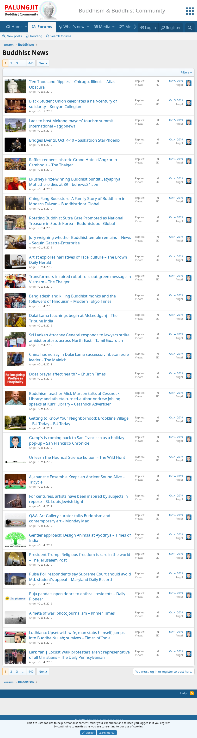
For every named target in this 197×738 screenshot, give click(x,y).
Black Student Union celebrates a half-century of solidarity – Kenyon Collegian (73, 103)
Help (183, 693)
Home (17, 26)
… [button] (23, 63)
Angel (32, 91)
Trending (36, 36)
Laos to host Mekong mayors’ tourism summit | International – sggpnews (72, 123)
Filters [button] (185, 72)
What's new (74, 26)
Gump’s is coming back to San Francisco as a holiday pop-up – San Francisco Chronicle (76, 440)
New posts (14, 36)
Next (42, 63)
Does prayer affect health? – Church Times (67, 374)
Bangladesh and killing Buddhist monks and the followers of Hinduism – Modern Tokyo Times (72, 298)
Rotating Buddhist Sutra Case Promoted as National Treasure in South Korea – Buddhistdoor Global (76, 220)
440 (30, 63)
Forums (44, 26)
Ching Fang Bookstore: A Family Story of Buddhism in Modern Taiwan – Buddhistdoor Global (77, 201)
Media (104, 26)
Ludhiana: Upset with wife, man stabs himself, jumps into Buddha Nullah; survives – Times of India (77, 635)
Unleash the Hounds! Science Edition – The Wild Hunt (77, 457)
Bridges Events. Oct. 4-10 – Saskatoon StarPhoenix (74, 140)
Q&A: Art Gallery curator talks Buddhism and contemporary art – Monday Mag (69, 518)
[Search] (190, 27)
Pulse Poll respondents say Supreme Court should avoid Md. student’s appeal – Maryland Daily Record (80, 576)
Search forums (60, 36)
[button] (26, 27)
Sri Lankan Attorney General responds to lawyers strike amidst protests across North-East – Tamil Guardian (79, 337)
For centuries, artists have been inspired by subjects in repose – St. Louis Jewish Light (78, 499)
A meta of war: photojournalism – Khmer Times (72, 613)
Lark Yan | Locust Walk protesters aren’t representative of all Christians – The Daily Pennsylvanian (79, 654)
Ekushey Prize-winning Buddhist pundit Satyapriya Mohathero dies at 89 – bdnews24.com (74, 181)
